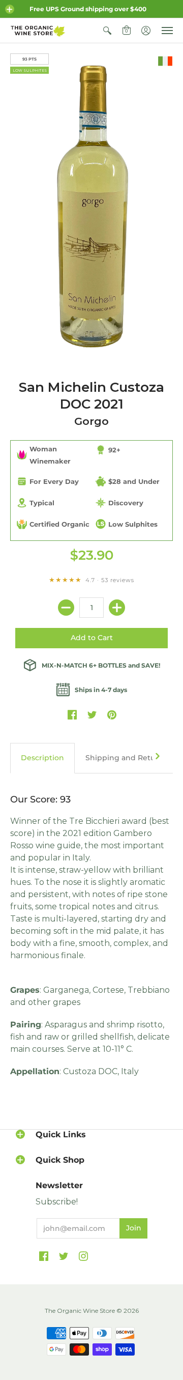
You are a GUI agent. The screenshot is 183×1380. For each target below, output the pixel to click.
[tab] (42, 758)
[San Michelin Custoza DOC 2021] (91, 206)
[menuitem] (107, 30)
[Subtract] (66, 607)
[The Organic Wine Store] (38, 30)
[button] (9, 9)
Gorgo (91, 421)
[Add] (117, 607)
